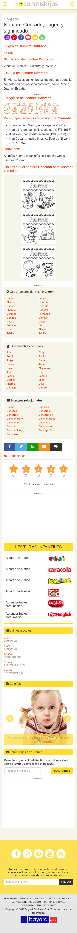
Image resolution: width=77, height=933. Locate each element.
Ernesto (11, 325)
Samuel (42, 375)
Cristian (11, 379)
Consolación (45, 414)
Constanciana (46, 418)
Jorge (10, 360)
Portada (12, 898)
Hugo (10, 305)
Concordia (44, 410)
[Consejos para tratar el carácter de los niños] (38, 717)
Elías (41, 379)
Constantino (14, 430)
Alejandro (44, 368)
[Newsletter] (44, 446)
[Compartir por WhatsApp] (42, 37)
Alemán (8, 52)
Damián (11, 387)
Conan (10, 406)
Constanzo (13, 426)
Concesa (12, 410)
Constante (13, 422)
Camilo (42, 387)
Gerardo (43, 305)
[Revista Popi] (59, 559)
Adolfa (42, 333)
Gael (41, 371)
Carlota (42, 317)
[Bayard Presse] (35, 920)
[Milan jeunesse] (53, 920)
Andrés (11, 383)
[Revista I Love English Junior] (59, 603)
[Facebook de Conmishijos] (21, 37)
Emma (42, 298)
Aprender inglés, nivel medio (17, 615)
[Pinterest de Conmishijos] (14, 37)
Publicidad (40, 898)
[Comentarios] (56, 446)
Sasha (10, 375)
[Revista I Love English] (59, 615)
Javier (42, 364)
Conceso (43, 406)
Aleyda (42, 329)
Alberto (11, 302)
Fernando (44, 313)
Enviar (66, 881)
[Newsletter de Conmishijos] (35, 37)
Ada (40, 325)
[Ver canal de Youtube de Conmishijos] (28, 37)
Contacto (35, 902)
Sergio (10, 356)
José (9, 371)
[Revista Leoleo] (59, 581)
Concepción (45, 430)
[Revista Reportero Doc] (59, 592)
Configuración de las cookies (38, 905)
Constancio (45, 426)
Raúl (9, 321)
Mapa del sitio (19, 902)
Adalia (10, 333)
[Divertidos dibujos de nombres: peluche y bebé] (38, 262)
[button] (10, 718)
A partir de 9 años (18, 591)
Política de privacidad (60, 898)
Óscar (42, 321)
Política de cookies (54, 902)
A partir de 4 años (18, 569)
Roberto (43, 309)
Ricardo (43, 302)
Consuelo (12, 434)
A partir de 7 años (18, 580)
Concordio (13, 414)
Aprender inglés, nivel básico (17, 604)
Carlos (10, 298)
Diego (41, 352)
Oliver (41, 383)
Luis (9, 329)
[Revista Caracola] (59, 570)
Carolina (11, 313)
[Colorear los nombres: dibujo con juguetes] (38, 193)
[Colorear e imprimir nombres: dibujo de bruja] (38, 228)
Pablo (41, 356)
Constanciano (15, 418)
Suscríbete (62, 770)
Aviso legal (25, 898)
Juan (9, 352)
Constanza (44, 422)
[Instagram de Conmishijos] (7, 37)
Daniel (42, 360)
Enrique (11, 309)
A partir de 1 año (17, 558)
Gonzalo (11, 317)
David (10, 368)
